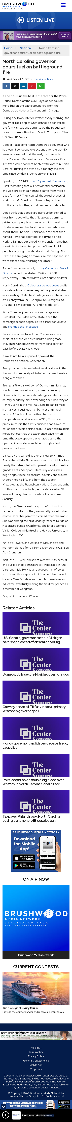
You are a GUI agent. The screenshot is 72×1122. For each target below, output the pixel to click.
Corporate (36, 1069)
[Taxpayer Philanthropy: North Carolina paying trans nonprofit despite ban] (36, 801)
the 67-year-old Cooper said (48, 181)
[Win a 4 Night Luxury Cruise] (36, 988)
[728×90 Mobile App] (36, 1104)
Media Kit (36, 1047)
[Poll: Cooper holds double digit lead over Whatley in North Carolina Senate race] (36, 765)
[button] (63, 4)
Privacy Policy (36, 1056)
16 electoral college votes (43, 285)
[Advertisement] (36, 35)
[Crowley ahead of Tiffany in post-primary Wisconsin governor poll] (36, 692)
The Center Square (44, 78)
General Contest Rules (36, 1060)
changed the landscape (23, 326)
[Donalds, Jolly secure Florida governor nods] (36, 659)
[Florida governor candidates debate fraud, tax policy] (36, 728)
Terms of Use (36, 1052)
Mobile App (36, 1065)
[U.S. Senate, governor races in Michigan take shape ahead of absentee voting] (36, 623)
